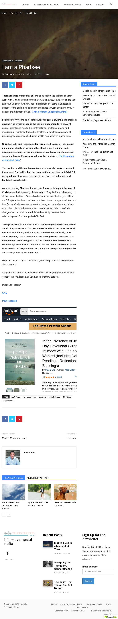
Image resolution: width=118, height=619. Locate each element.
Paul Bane (9, 74)
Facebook (8, 560)
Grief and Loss (78, 611)
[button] (111, 4)
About (108, 604)
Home (5, 13)
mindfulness (54, 397)
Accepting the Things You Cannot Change (99, 97)
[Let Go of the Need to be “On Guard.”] (65, 492)
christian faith (30, 397)
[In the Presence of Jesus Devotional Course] (13, 492)
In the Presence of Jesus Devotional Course (10, 505)
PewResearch (9, 300)
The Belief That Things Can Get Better (98, 105)
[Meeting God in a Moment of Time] (48, 544)
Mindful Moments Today (14, 438)
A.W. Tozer (16, 397)
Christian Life (16, 13)
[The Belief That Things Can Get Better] (48, 583)
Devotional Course (94, 604)
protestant (8, 400)
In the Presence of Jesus (71, 604)
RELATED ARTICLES (13, 478)
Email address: (90, 566)
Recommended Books (101, 611)
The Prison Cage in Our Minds (97, 120)
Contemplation (61, 611)
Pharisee (67, 397)
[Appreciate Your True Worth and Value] (39, 492)
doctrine (42, 397)
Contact (107, 614)
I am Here (72, 438)
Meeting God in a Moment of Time (99, 91)
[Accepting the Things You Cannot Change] (48, 564)
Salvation (18, 61)
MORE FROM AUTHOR (37, 478)
